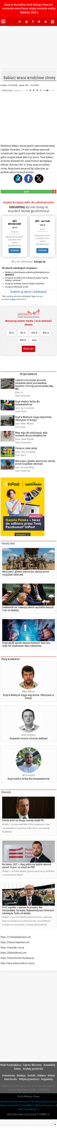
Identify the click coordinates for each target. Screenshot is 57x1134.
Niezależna (6, 1101)
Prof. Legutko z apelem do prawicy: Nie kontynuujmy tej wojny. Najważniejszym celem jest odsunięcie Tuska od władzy (28, 910)
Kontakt (31, 1075)
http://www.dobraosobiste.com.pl (17, 963)
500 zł (23, 340)
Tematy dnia (8, 543)
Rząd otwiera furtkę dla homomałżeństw (27, 403)
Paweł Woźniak (27, 439)
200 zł (46, 332)
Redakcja (21, 1075)
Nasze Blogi (42, 1101)
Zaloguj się (39, 261)
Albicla (37, 1105)
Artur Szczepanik (28, 451)
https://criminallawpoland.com (16, 937)
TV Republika (26, 1105)
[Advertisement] (28, 46)
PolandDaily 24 (32, 1109)
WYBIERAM (15, 250)
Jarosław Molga (27, 467)
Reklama (41, 1075)
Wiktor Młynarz (27, 423)
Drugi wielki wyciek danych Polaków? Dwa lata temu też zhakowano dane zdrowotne (26, 644)
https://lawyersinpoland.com (15, 942)
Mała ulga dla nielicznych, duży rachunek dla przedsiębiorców (31, 434)
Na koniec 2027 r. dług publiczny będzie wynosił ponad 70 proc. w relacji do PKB (26, 866)
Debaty (17, 1068)
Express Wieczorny (32, 1065)
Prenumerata (8, 1075)
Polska (23, 411)
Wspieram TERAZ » (29, 12)
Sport (22, 455)
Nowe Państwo (20, 1101)
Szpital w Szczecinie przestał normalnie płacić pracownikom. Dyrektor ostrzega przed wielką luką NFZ (34, 384)
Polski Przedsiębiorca (10, 1065)
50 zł (22, 332)
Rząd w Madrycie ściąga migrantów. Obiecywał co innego (33, 418)
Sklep (20, 1109)
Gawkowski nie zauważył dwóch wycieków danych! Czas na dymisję (28, 609)
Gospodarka (25, 442)
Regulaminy (47, 1079)
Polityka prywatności (29, 1079)
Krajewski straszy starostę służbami (28, 738)
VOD (32, 1101)
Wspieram (28, 348)
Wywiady (6, 792)
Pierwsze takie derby (26, 448)
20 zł (11, 332)
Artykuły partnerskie (33, 1068)
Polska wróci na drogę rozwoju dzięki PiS (23, 820)
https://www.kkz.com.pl (12, 947)
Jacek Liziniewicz (28, 734)
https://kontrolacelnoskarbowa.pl (17, 958)
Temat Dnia (25, 395)
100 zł (34, 332)
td (22, 392)
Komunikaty (49, 1065)
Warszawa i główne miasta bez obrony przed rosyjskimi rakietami (35, 462)
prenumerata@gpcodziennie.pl (13, 299)
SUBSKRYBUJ (17, 207)
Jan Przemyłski (27, 408)
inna (34, 340)
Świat (22, 427)
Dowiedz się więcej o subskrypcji (28, 291)
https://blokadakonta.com (14, 952)
